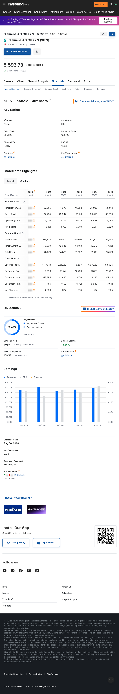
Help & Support (70, 599)
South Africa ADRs (104, 12)
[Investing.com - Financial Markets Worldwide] (18, 4)
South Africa (40, 12)
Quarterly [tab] (25, 181)
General (8, 81)
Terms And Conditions (14, 674)
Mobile (5, 593)
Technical (74, 81)
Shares (7, 12)
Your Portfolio (9, 599)
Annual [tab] (10, 181)
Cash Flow (66, 89)
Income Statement (32, 89)
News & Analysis (38, 81)
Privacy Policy (35, 674)
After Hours (57, 12)
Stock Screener (22, 12)
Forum (87, 81)
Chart (20, 81)
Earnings (101, 89)
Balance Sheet (51, 89)
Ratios (78, 89)
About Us (66, 586)
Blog (4, 586)
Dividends (89, 89)
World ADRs (84, 12)
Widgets (6, 605)
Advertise (67, 593)
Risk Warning (53, 674)
